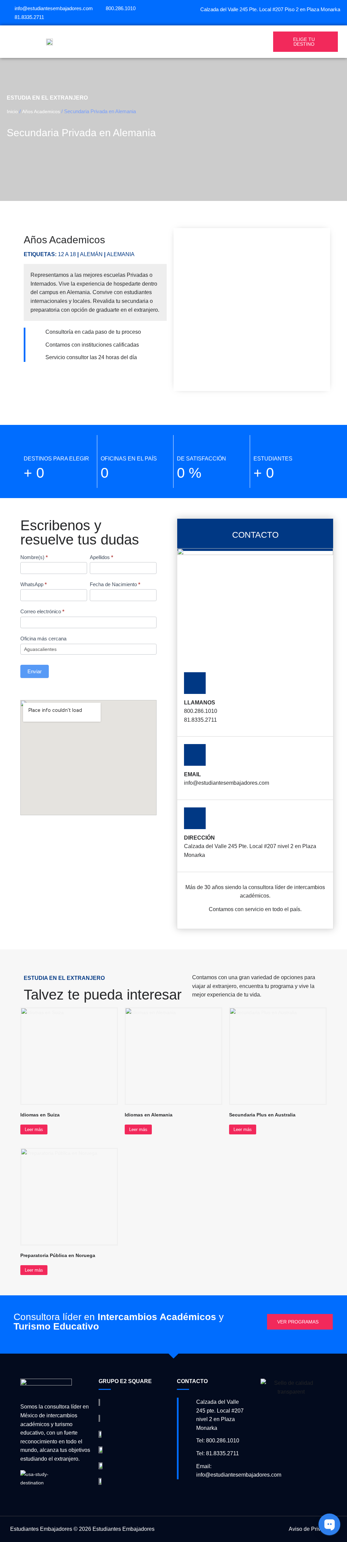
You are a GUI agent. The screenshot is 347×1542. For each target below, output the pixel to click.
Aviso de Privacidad (313, 1529)
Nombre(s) (34, 557)
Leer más (34, 1129)
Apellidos (101, 557)
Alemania (121, 254)
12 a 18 (67, 254)
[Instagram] (328, 17)
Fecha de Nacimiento (115, 584)
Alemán (91, 254)
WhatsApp (33, 584)
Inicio (12, 111)
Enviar (34, 671)
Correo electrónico (42, 611)
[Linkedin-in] (204, 1491)
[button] (181, 42)
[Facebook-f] (320, 17)
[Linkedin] (336, 17)
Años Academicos (41, 111)
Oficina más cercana (43, 638)
